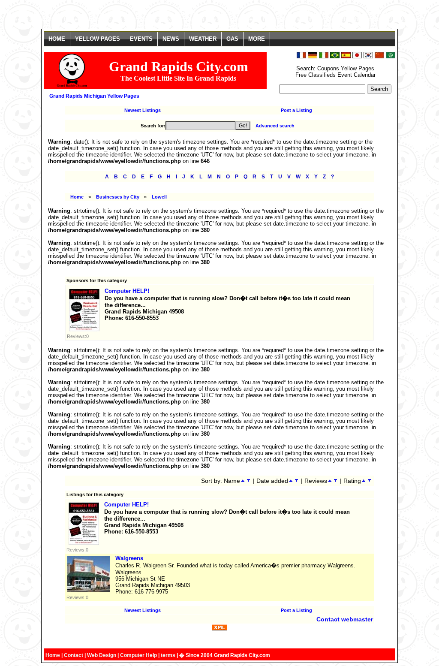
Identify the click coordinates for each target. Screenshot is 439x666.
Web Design (101, 655)
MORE (256, 39)
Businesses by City (117, 196)
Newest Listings (142, 110)
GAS (232, 39)
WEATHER (202, 39)
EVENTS (141, 39)
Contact (73, 655)
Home (77, 196)
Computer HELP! (127, 291)
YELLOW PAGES (97, 39)
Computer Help (138, 655)
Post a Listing (296, 110)
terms (168, 655)
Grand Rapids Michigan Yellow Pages (94, 96)
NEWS (170, 39)
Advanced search (275, 125)
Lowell (159, 196)
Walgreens (129, 558)
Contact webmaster (344, 619)
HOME (56, 39)
